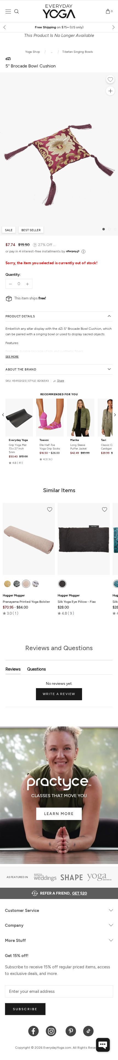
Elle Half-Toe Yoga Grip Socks (50, 446)
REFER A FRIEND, (63, 893)
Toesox (44, 440)
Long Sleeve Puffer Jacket (78, 446)
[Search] (16, 11)
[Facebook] (34, 1030)
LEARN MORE (59, 813)
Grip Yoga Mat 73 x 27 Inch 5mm (18, 448)
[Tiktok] (88, 1030)
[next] (113, 27)
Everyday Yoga (18, 440)
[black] (62, 584)
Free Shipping (59, 27)
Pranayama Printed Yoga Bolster (26, 599)
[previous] (5, 27)
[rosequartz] (26, 584)
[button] (16, 463)
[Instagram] (52, 1030)
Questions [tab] (36, 670)
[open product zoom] (110, 90)
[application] (103, 1044)
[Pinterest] (71, 1030)
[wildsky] (35, 584)
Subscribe (25, 1009)
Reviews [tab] (13, 670)
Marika (74, 440)
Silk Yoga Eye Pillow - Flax (77, 599)
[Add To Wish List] (110, 80)
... (51, 52)
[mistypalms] (16, 584)
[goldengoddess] (7, 584)
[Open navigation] (8, 11)
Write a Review (62, 696)
